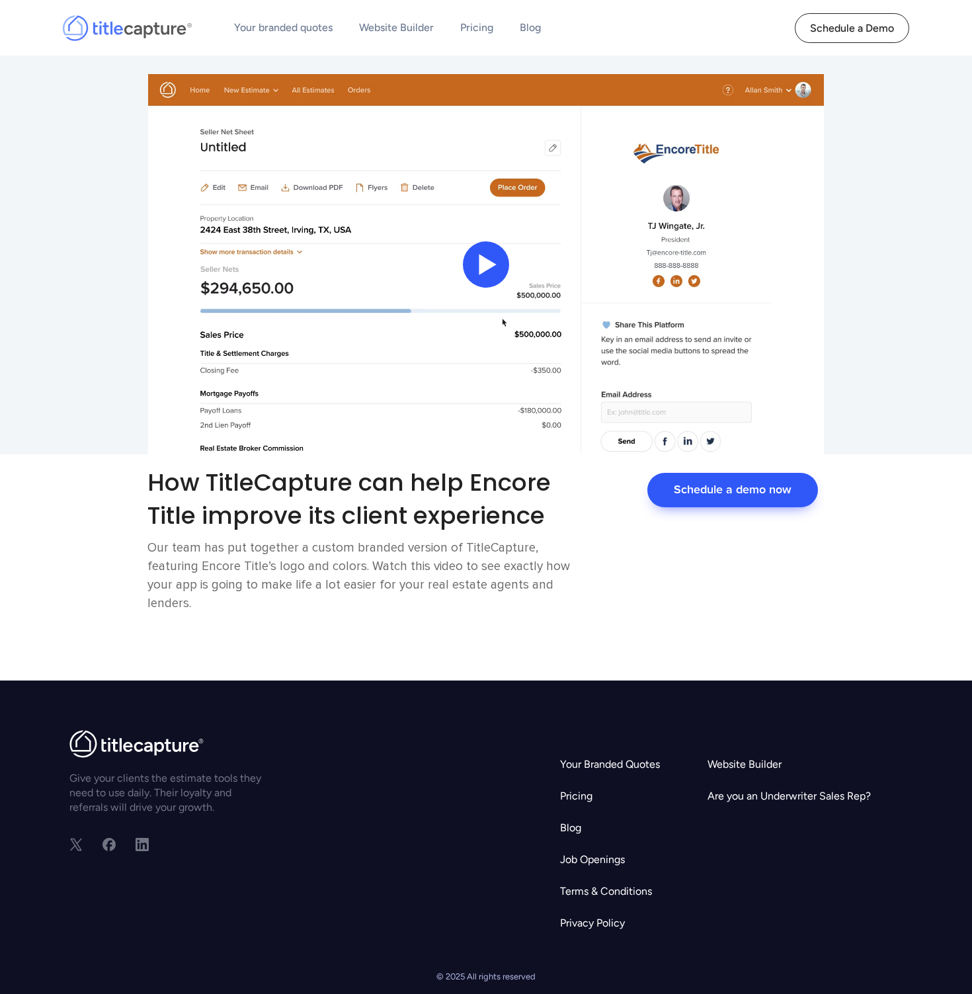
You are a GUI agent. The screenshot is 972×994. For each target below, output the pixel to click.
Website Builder (396, 27)
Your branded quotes (283, 27)
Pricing (476, 27)
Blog (530, 27)
